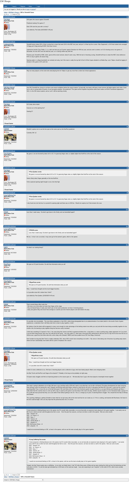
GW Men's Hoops (14, 12)
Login (38, 6)
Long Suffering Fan (10, 195)
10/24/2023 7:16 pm (9, 85)
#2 (127, 41)
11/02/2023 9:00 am (9, 261)
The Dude (7, 19)
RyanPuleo (7, 264)
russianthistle (8, 385)
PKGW (6, 212)
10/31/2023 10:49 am (10, 226)
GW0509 (6, 129)
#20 (127, 435)
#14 (127, 278)
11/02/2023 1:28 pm (9, 348)
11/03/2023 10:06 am (10, 435)
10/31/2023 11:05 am (10, 245)
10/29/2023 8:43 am (9, 192)
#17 (127, 348)
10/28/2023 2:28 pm (9, 168)
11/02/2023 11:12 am (10, 318)
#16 (127, 318)
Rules (30, 6)
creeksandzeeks (9, 44)
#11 (127, 226)
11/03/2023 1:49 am (9, 383)
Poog (5, 70)
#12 (127, 245)
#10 (127, 209)
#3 (127, 68)
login (28, 9)
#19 (127, 407)
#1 (127, 17)
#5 (127, 101)
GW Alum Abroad (9, 87)
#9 (127, 192)
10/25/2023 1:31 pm (9, 101)
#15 (127, 302)
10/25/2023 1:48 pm (9, 126)
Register (23, 6)
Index (5, 6)
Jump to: (6, 480)
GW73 (6, 247)
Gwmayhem (7, 321)
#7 (127, 151)
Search (14, 6)
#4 (127, 85)
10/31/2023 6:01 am (9, 209)
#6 (127, 126)
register (33, 9)
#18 (127, 383)
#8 (127, 168)
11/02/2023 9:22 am (9, 278)
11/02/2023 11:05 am (10, 302)
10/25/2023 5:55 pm (9, 151)
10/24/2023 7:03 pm (9, 68)
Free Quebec (8, 153)
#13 (127, 261)
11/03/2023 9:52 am (9, 407)
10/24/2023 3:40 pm (9, 41)
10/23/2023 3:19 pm (9, 17)
